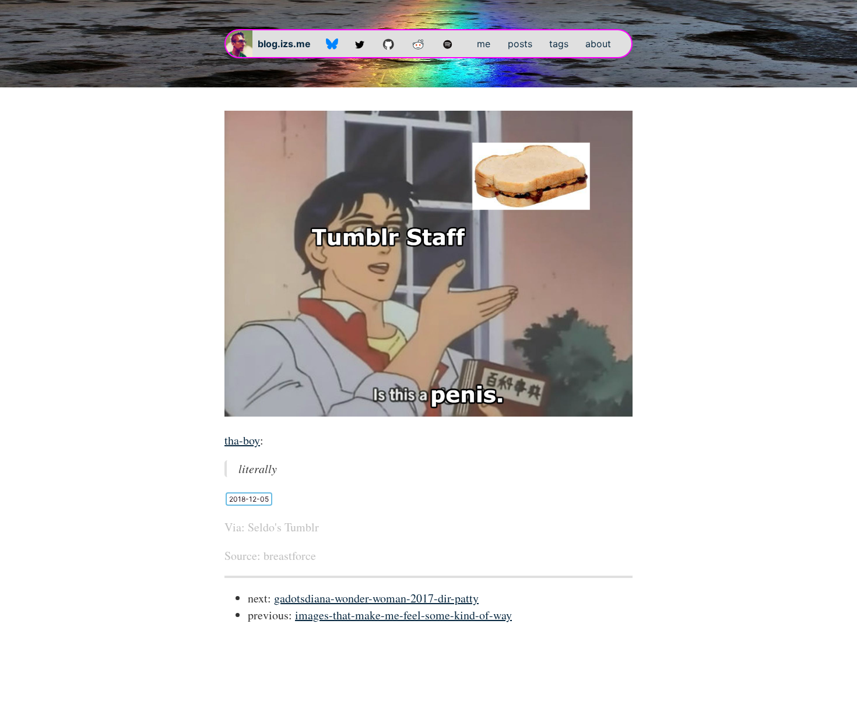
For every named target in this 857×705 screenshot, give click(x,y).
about (598, 44)
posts (520, 44)
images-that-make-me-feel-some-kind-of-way (403, 615)
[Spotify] (447, 43)
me (483, 44)
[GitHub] (388, 43)
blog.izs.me (284, 44)
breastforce (290, 555)
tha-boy (242, 440)
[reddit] (418, 43)
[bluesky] (332, 43)
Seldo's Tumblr (283, 527)
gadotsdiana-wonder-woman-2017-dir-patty (376, 598)
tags (558, 44)
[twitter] (359, 43)
